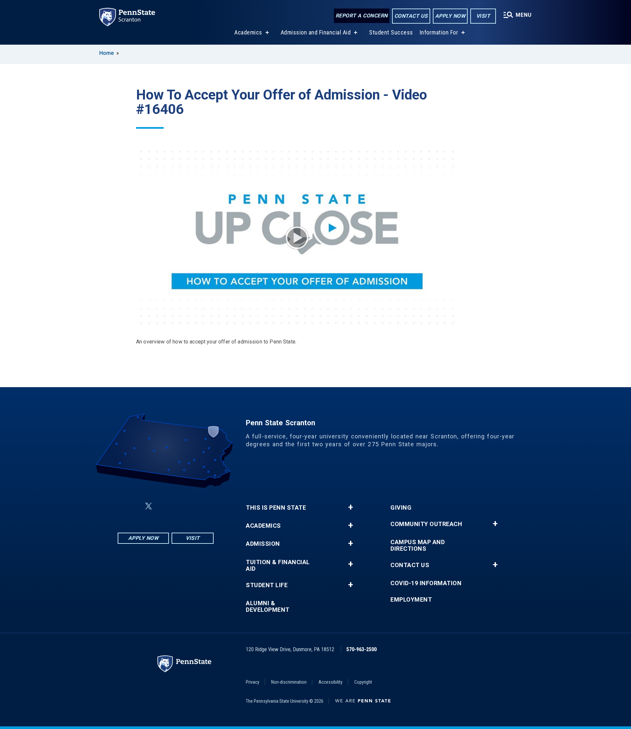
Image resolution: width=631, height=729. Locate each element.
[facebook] (132, 506)
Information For (439, 32)
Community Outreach (426, 524)
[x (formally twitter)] (148, 506)
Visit (483, 16)
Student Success (391, 32)
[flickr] (164, 506)
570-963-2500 (361, 649)
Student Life (267, 585)
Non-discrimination (289, 682)
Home (106, 53)
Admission (263, 544)
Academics (248, 32)
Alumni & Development (268, 606)
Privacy (252, 682)
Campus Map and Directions (417, 545)
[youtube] (181, 506)
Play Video (297, 238)
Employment (411, 599)
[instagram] (198, 506)
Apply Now (450, 16)
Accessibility (330, 682)
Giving (400, 507)
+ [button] (350, 507)
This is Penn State (276, 507)
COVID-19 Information (425, 583)
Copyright (363, 682)
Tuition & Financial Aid (278, 565)
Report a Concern (362, 15)
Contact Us (411, 16)
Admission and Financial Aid (316, 32)
